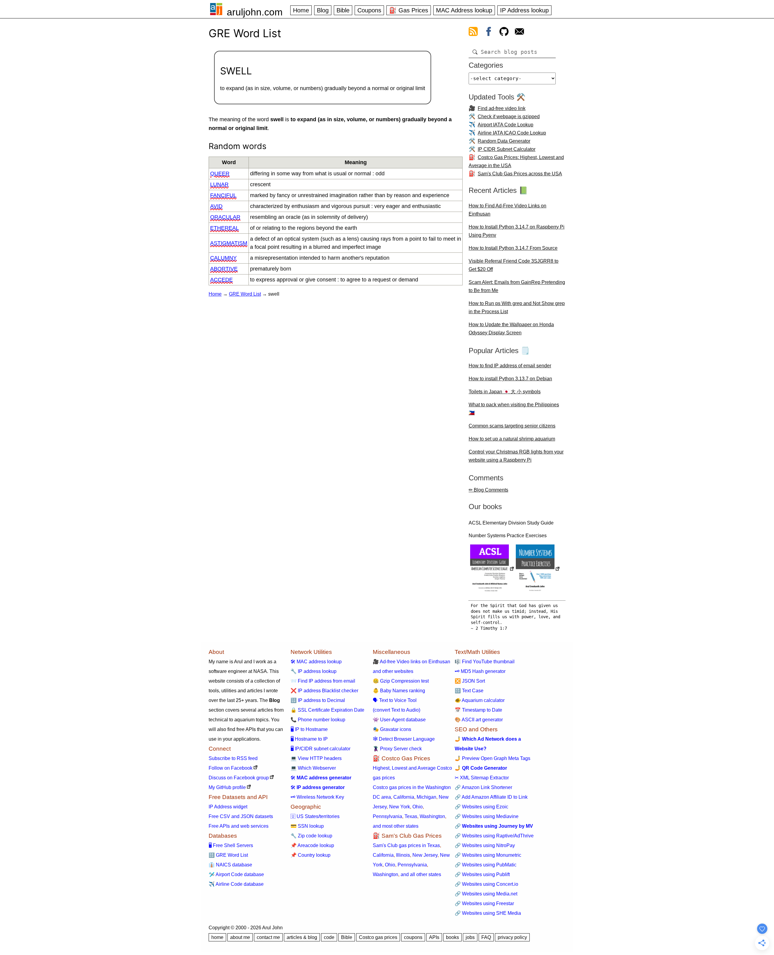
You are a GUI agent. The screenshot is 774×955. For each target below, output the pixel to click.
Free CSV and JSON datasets (241, 816)
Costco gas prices (378, 937)
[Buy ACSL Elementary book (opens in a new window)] (492, 569)
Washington (432, 816)
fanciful (223, 195)
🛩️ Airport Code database (236, 874)
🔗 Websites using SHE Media (488, 913)
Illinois (403, 855)
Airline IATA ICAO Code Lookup (512, 132)
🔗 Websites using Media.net (486, 893)
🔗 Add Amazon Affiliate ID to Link (491, 797)
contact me (268, 937)
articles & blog (302, 937)
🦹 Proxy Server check (397, 748)
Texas (411, 816)
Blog (323, 10)
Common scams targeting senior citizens (512, 425)
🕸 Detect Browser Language (404, 739)
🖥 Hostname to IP (309, 739)
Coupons (369, 10)
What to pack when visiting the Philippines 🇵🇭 (514, 408)
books (452, 937)
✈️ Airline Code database (236, 884)
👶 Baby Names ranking (399, 690)
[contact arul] (519, 32)
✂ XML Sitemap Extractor (482, 777)
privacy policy (512, 937)
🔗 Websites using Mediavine (487, 816)
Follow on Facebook (230, 768)
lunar (219, 184)
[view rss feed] (473, 32)
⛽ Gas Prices (408, 10)
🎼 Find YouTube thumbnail (485, 661)
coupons (413, 937)
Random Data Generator (504, 141)
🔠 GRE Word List (228, 855)
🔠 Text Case (469, 690)
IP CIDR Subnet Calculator (506, 149)
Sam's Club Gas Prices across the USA (520, 173)
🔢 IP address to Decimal (318, 700)
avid (216, 206)
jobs (470, 937)
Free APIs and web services (238, 826)
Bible (343, 10)
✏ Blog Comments (488, 489)
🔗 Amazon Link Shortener (483, 787)
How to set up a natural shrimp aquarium (512, 438)
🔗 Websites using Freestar (484, 903)
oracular (225, 217)
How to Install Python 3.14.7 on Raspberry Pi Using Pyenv (516, 231)
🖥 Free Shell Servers (231, 845)
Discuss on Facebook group (239, 777)
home (217, 937)
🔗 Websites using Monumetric (488, 855)
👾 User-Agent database (399, 719)
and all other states (421, 874)
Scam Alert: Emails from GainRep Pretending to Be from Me (517, 286)
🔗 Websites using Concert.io (486, 884)
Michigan (426, 797)
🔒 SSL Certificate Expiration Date (327, 710)
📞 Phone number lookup (318, 719)
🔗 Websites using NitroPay (485, 845)
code (329, 937)
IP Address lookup (524, 10)
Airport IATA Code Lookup (505, 124)
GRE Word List (245, 294)
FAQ (486, 937)
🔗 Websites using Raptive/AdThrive (494, 835)
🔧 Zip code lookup (311, 835)
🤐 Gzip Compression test (401, 681)
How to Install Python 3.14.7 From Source (513, 248)
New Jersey (424, 855)
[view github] (504, 32)
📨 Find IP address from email (323, 681)
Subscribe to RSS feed (233, 758)
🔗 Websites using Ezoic (481, 806)
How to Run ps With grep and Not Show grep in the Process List (517, 307)
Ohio (417, 806)
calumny (223, 258)
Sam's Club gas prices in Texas (406, 845)
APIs (434, 937)
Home (301, 10)
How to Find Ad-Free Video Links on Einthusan (507, 209)
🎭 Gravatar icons (392, 729)
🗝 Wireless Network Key (317, 797)
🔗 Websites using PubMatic (485, 864)
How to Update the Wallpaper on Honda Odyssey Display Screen (511, 328)
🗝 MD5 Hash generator (480, 671)
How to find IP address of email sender (510, 365)
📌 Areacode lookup (312, 845)
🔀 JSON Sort (470, 681)
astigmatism (228, 243)
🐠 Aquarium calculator (480, 700)
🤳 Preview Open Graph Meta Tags (492, 758)
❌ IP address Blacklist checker (324, 690)
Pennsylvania (387, 816)
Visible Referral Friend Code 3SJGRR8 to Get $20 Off (513, 265)
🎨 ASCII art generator (479, 719)
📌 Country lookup (310, 855)
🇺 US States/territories (315, 816)
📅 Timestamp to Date (478, 710)
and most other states (395, 826)
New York (399, 806)
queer (219, 174)
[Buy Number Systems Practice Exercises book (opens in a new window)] (538, 569)
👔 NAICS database (230, 864)
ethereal (224, 228)
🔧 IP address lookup (314, 671)
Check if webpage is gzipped (509, 116)
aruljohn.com (255, 12)
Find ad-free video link (501, 108)
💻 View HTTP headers (316, 758)
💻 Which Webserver (313, 768)
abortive (224, 269)
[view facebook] (488, 32)
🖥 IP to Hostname (309, 729)
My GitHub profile (227, 787)
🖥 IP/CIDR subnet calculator (320, 748)
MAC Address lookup (464, 10)
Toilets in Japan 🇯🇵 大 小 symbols (505, 391)
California (403, 797)
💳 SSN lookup (307, 826)
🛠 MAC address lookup (316, 661)
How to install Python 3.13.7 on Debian (510, 378)
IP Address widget (228, 806)
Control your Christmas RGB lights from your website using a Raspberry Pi (516, 456)
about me (240, 937)
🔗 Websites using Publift (482, 874)
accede (221, 280)
